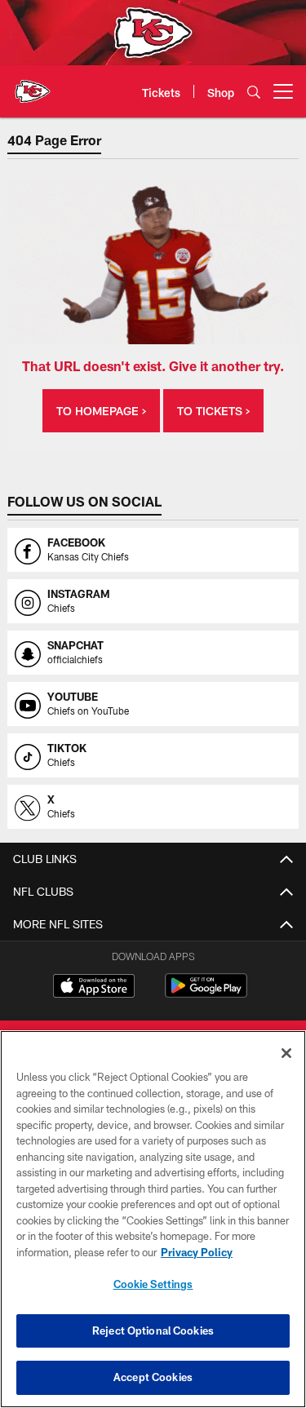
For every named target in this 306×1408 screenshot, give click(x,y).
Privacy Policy (197, 1252)
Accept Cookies (153, 1377)
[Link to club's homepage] (32, 85)
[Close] (286, 1053)
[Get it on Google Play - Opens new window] (206, 994)
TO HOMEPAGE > (101, 411)
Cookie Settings (153, 1284)
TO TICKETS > (213, 411)
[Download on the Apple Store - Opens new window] (94, 988)
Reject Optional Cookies (153, 1330)
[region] (153, 1219)
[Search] (253, 92)
